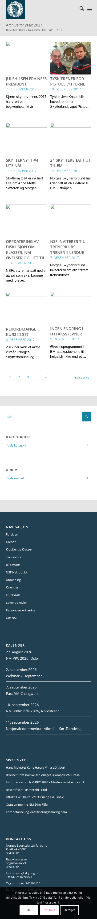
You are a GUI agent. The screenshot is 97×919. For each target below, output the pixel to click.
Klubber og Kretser (19, 549)
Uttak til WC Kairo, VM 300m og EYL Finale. (35, 797)
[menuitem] (79, 9)
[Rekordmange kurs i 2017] (26, 308)
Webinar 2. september (24, 675)
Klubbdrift (13, 595)
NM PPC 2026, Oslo (22, 658)
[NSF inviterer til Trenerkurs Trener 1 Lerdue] (70, 221)
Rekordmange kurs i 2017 (21, 331)
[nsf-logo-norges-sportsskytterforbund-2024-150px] (42, 9)
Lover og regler (16, 602)
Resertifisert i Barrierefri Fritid (26, 790)
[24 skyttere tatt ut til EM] (70, 139)
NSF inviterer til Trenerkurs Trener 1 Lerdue (67, 247)
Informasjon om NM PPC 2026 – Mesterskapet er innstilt (45, 782)
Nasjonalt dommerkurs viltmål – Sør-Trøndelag (43, 728)
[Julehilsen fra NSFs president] (26, 58)
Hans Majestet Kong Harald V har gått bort (35, 767)
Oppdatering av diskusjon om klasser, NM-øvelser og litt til (25, 249)
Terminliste (13, 557)
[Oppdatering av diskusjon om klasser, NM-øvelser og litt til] (26, 221)
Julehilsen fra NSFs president (26, 81)
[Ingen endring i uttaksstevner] (70, 308)
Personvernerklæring (20, 610)
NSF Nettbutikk (17, 572)
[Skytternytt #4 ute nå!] (26, 139)
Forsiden (12, 534)
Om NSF (11, 618)
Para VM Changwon (22, 693)
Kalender (12, 587)
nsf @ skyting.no (27, 873)
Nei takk (49, 910)
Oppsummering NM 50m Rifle (27, 804)
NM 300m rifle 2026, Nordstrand (33, 711)
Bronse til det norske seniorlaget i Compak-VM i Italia (43, 775)
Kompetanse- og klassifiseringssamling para (36, 812)
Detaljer (69, 910)
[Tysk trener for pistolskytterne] (70, 58)
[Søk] (79, 9)
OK (29, 910)
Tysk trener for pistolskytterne (67, 81)
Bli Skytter (13, 564)
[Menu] (89, 9)
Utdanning (13, 580)
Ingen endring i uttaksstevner (66, 331)
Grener (11, 542)
